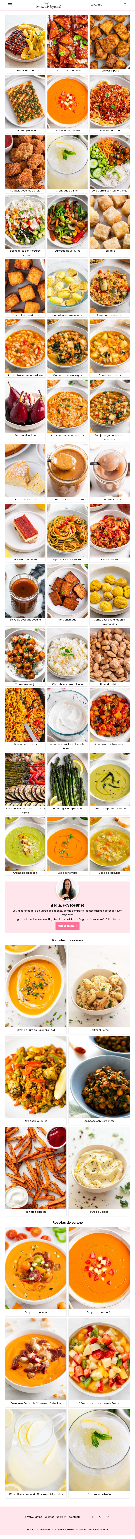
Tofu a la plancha (25, 130)
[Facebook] (92, 1517)
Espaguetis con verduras (67, 559)
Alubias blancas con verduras (25, 375)
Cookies (82, 1529)
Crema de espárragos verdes (109, 808)
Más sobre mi (66, 926)
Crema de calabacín (25, 872)
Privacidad (92, 1529)
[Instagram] (108, 1517)
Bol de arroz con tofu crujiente (109, 190)
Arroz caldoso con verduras (67, 435)
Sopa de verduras (109, 872)
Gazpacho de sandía (67, 130)
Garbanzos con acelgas (67, 375)
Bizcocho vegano (25, 499)
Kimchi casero (109, 559)
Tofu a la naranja (25, 684)
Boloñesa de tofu (110, 130)
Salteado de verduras (67, 250)
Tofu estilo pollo (109, 70)
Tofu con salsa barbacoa (67, 70)
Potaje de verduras (109, 375)
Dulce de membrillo (25, 559)
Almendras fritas (109, 684)
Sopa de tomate (67, 872)
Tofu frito (109, 250)
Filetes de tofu (25, 70)
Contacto (75, 1517)
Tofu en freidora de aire (25, 315)
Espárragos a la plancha (67, 808)
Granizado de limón (67, 190)
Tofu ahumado (67, 619)
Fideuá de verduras (25, 744)
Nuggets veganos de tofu (25, 190)
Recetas (49, 1517)
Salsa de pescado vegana (25, 619)
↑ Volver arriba (33, 1517)
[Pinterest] (100, 1517)
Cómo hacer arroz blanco (67, 684)
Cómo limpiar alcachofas (67, 315)
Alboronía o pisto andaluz (109, 744)
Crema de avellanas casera (67, 499)
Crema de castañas (109, 499)
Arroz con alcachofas (109, 315)
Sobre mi (61, 1517)
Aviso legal (103, 1529)
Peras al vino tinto (25, 435)
